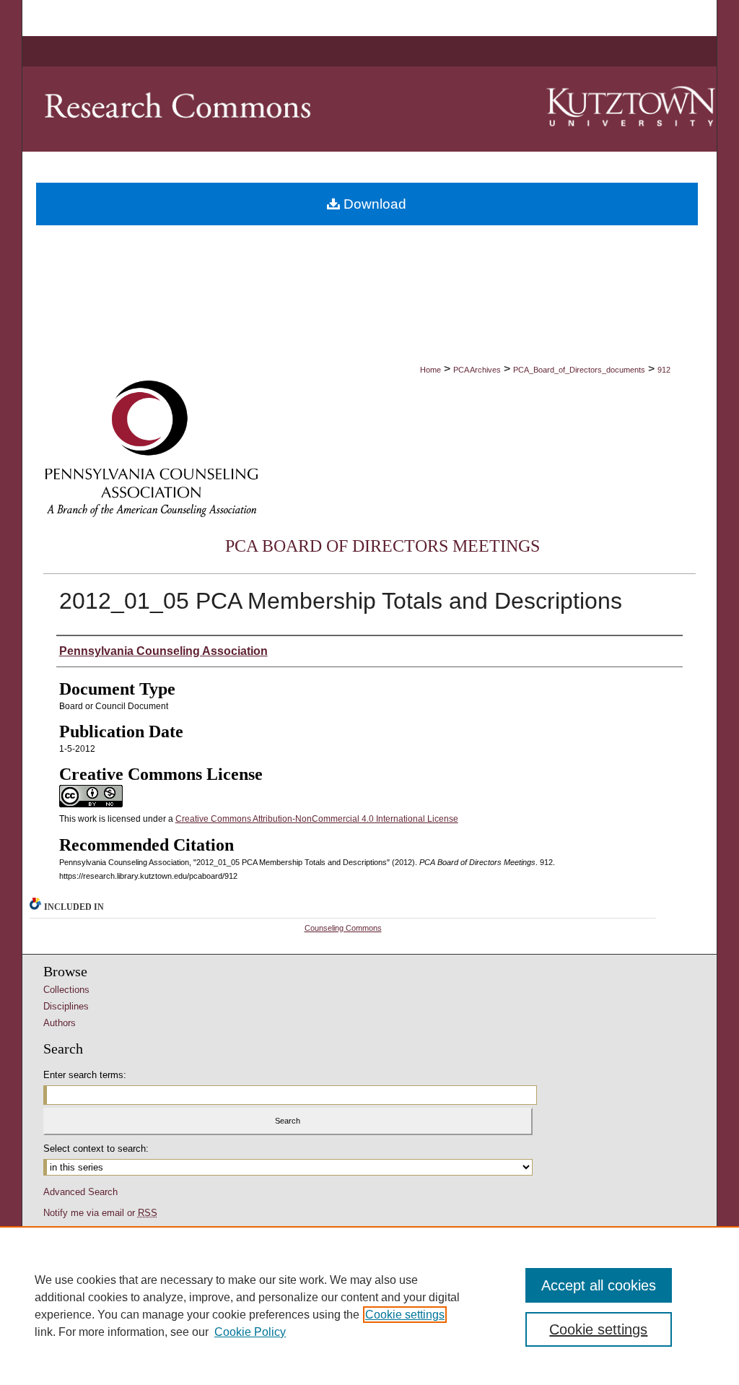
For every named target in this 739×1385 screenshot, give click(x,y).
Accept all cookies (598, 1285)
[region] (369, 1305)
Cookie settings (405, 1314)
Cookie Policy (250, 1332)
